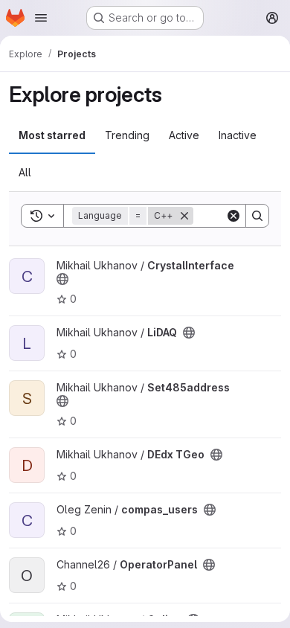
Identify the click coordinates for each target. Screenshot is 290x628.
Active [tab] (184, 135)
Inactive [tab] (238, 135)
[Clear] (233, 216)
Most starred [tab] (52, 135)
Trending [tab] (127, 135)
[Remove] (184, 216)
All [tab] (25, 172)
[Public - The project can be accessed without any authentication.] (62, 279)
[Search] (257, 216)
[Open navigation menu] (41, 18)
